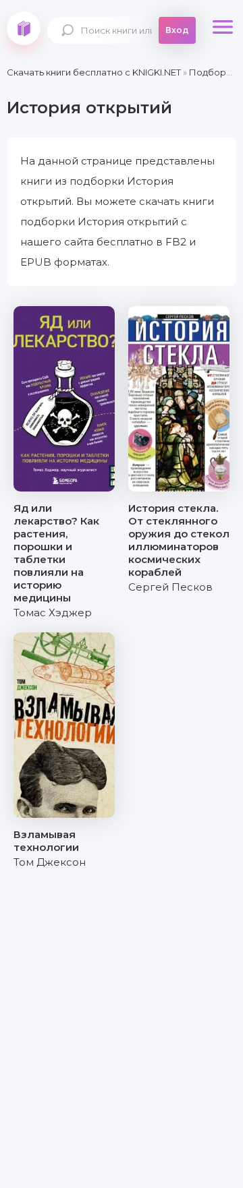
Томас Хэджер (53, 612)
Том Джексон (50, 862)
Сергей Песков (170, 587)
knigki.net (23, 28)
